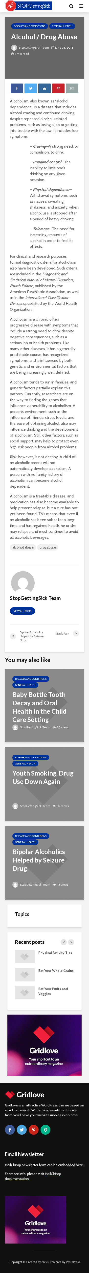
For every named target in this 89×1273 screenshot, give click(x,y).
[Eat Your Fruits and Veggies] (25, 992)
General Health (62, 26)
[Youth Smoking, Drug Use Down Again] (44, 783)
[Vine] (45, 1130)
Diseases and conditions (29, 26)
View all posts (22, 611)
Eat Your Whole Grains (56, 970)
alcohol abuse (23, 547)
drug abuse (48, 547)
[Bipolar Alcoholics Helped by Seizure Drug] (44, 862)
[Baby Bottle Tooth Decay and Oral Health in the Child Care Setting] (44, 705)
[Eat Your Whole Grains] (25, 974)
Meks (45, 1262)
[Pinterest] (34, 1130)
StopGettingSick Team (33, 47)
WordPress (73, 1262)
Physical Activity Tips (55, 952)
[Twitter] (22, 1130)
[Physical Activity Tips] (25, 956)
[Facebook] (10, 1130)
